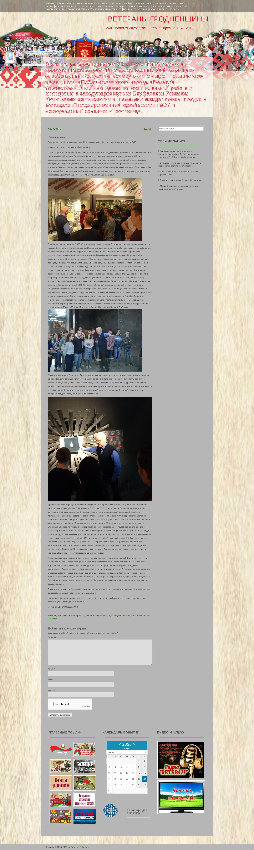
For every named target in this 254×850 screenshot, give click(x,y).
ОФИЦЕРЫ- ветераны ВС (165, 3)
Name (50, 669)
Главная (50, 3)
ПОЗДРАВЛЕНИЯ (87, 6)
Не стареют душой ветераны (85, 615)
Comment (52, 637)
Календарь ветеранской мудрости (133, 6)
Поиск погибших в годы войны (116, 3)
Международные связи (135, 9)
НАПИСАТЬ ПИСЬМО (158, 9)
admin (149, 129)
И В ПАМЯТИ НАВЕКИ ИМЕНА (86, 3)
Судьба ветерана (143, 3)
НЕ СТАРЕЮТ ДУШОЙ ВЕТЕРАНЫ (166, 6)
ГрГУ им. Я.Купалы (80, 847)
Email (50, 679)
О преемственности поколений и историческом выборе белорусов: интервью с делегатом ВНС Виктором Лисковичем (180, 154)
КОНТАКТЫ (174, 9)
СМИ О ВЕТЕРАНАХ (105, 6)
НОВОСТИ (105, 615)
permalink (52, 618)
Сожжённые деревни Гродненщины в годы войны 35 (94, 9)
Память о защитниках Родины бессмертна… (181, 180)
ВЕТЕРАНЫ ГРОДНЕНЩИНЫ (158, 19)
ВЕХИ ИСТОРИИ (64, 3)
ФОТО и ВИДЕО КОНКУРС (66, 6)
